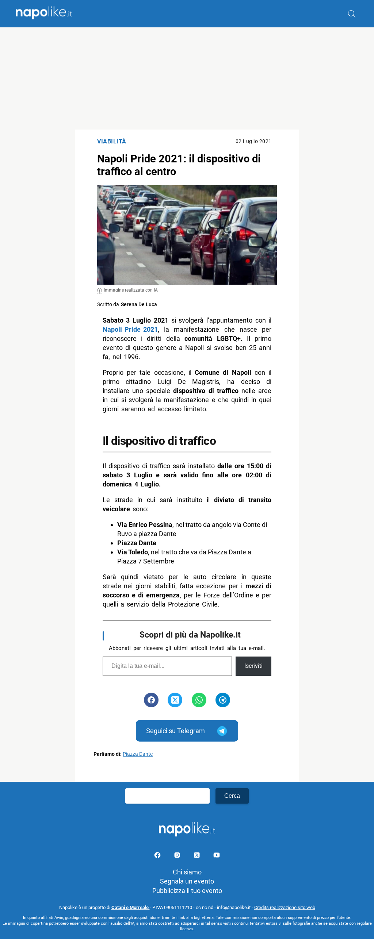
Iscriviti (253, 665)
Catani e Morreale (130, 907)
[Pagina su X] (197, 856)
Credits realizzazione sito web (284, 907)
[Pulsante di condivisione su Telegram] (222, 700)
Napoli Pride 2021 (130, 329)
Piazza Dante (138, 754)
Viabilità (111, 141)
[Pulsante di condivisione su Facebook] (151, 700)
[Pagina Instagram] (178, 856)
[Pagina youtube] (216, 856)
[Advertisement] (187, 78)
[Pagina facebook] (158, 856)
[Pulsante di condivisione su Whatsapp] (199, 700)
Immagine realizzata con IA (131, 290)
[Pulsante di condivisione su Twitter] (175, 700)
